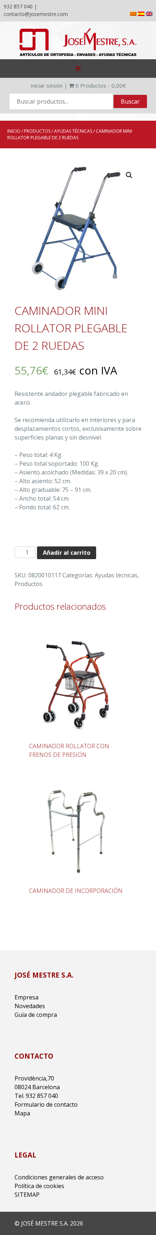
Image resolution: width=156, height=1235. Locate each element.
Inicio (13, 131)
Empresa (26, 997)
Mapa (22, 1113)
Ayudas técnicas (73, 131)
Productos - (100, 85)
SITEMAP (27, 1195)
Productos (37, 131)
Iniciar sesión (46, 85)
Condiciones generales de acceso (59, 1177)
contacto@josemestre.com (36, 14)
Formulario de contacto (46, 1104)
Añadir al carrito (66, 553)
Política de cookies (39, 1186)
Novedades (30, 1006)
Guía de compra (36, 1015)
